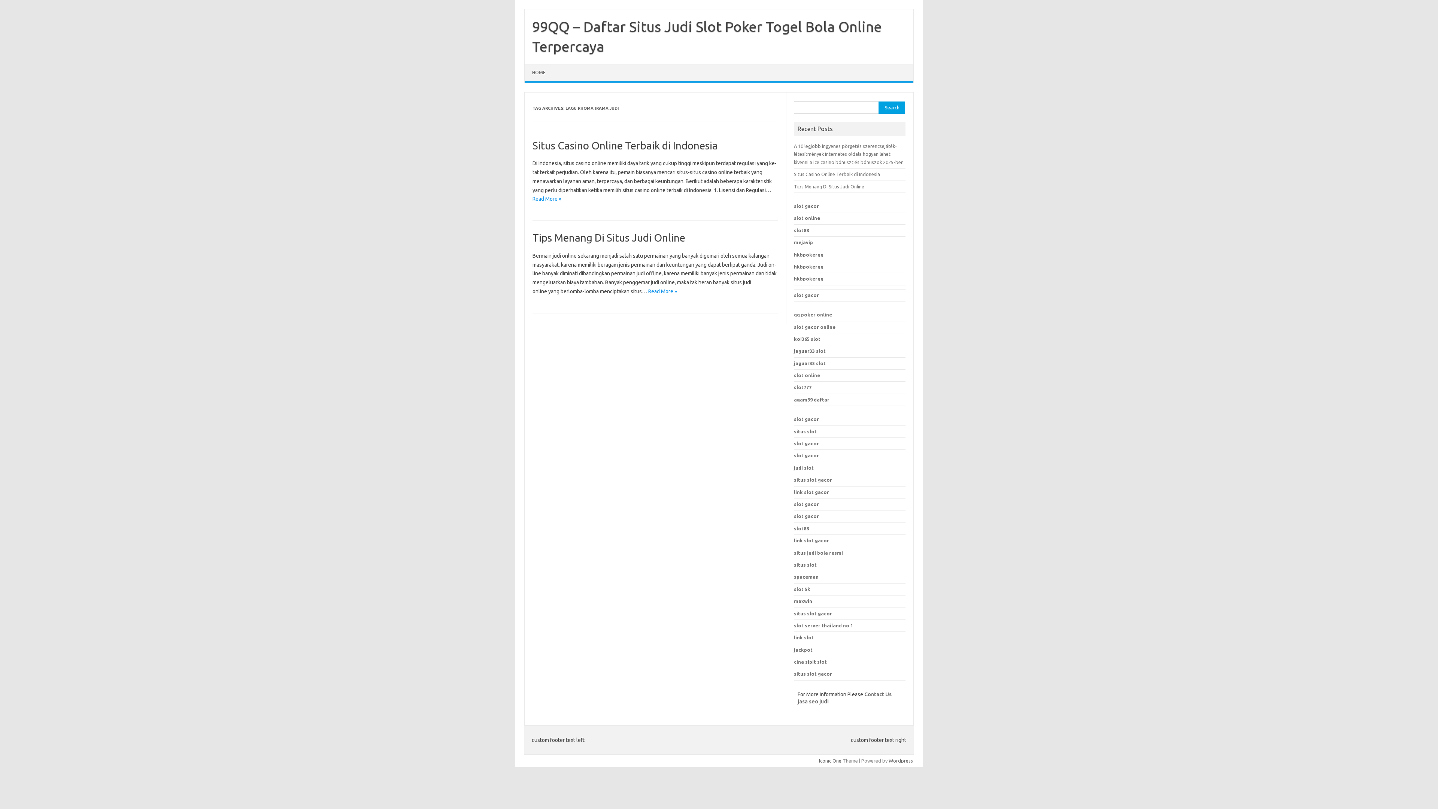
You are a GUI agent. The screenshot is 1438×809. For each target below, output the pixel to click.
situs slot (805, 431)
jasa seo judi (813, 702)
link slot (804, 637)
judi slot (804, 467)
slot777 (802, 387)
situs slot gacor (813, 479)
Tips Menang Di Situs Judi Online (609, 237)
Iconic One (830, 760)
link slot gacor (811, 492)
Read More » (547, 199)
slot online (807, 218)
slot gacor (806, 206)
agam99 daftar (811, 399)
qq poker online (813, 314)
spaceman (806, 576)
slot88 (801, 230)
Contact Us (878, 694)
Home (539, 72)
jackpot (803, 649)
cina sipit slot (810, 661)
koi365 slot (807, 339)
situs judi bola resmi (818, 552)
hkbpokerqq (808, 254)
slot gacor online (814, 327)
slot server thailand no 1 (823, 625)
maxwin (803, 601)
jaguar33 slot (810, 351)
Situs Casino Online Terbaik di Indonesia (625, 145)
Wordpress (901, 760)
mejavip (803, 242)
